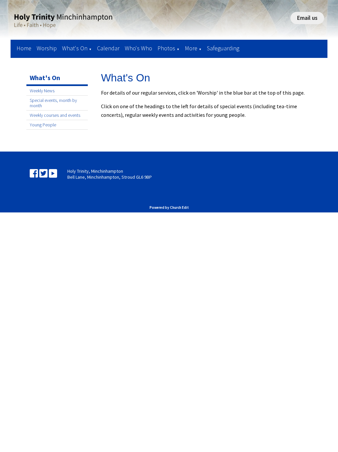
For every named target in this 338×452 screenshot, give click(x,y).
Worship (47, 48)
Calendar (108, 48)
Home (24, 48)
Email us (307, 18)
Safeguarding (223, 48)
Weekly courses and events (55, 115)
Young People (43, 125)
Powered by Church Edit (169, 207)
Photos (166, 48)
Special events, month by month (53, 103)
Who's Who (138, 48)
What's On (74, 48)
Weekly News (42, 91)
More (191, 48)
